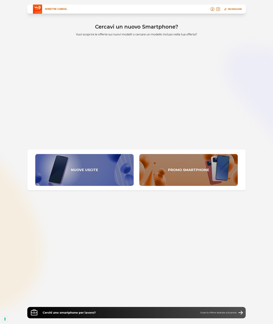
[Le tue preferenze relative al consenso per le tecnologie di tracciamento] (5, 319)
